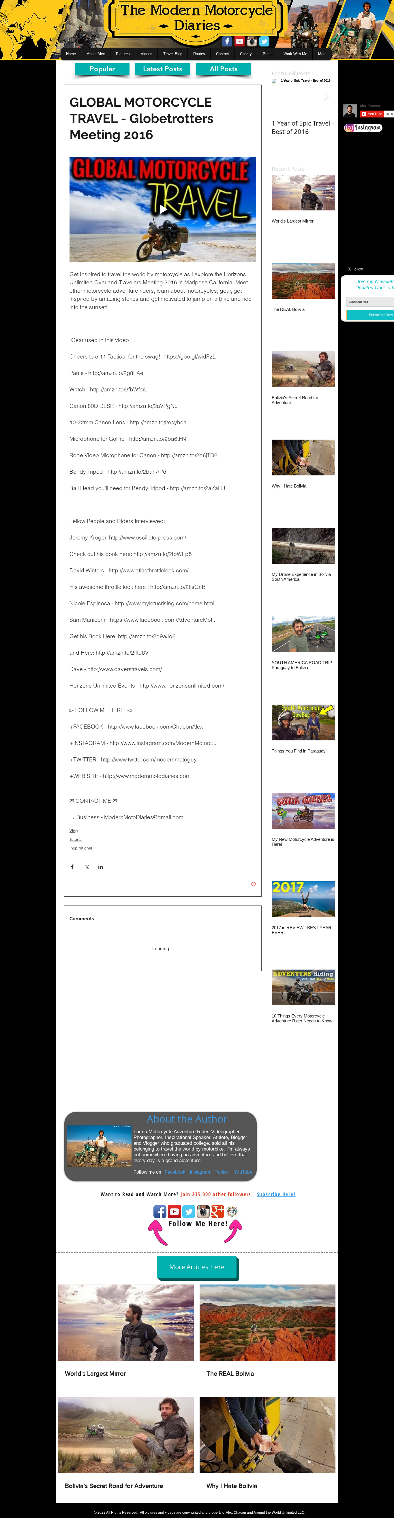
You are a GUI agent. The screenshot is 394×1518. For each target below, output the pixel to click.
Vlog (74, 830)
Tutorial (76, 839)
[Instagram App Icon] (252, 41)
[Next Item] (326, 96)
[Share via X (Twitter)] (86, 866)
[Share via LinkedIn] (100, 866)
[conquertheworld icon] (232, 1211)
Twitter (221, 1172)
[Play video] (163, 209)
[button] (276, 1194)
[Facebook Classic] (227, 41)
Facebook (175, 1172)
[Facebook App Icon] (159, 1211)
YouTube (243, 1172)
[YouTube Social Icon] (239, 41)
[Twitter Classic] (264, 41)
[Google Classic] (217, 1211)
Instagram (200, 1172)
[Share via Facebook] (72, 866)
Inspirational (81, 848)
